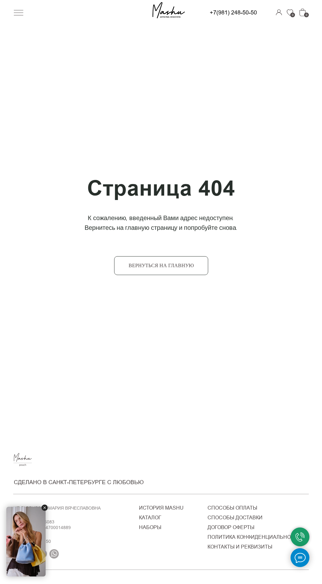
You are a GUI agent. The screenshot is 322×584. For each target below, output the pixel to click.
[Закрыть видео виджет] (45, 508)
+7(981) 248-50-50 (233, 12)
